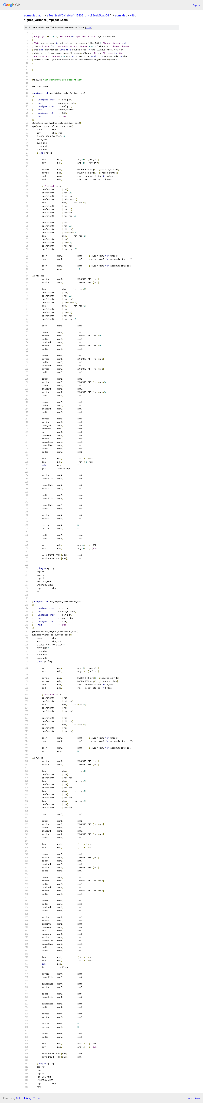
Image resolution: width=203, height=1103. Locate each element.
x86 (132, 15)
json (197, 1098)
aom (41, 15)
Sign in (196, 4)
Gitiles (19, 1098)
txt (190, 1098)
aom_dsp (121, 15)
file (88, 27)
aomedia (30, 15)
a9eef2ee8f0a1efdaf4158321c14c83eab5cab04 (78, 15)
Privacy (27, 1098)
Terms (36, 1098)
